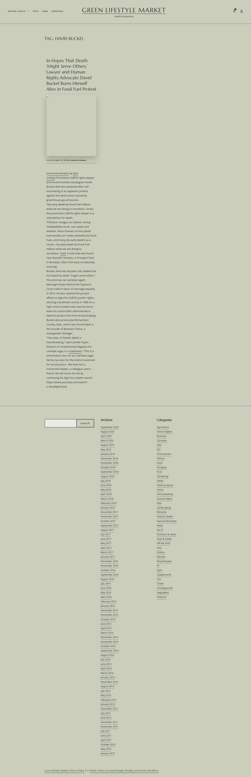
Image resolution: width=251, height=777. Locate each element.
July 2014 (105, 659)
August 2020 (107, 431)
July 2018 (105, 480)
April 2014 (106, 668)
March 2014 (107, 672)
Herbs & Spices (165, 485)
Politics (161, 552)
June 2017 (106, 538)
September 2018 (110, 471)
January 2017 (108, 556)
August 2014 (107, 655)
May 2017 (106, 543)
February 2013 (108, 699)
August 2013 (107, 686)
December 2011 (109, 722)
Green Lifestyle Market (124, 10)
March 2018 (107, 498)
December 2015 (109, 610)
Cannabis (162, 440)
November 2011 (109, 726)
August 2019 (107, 444)
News (160, 525)
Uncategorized (165, 588)
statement (75, 351)
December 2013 (109, 681)
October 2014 (108, 646)
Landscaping (164, 507)
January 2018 (108, 507)
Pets (159, 547)
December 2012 (109, 708)
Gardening (57, 11)
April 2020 (106, 436)
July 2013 (105, 690)
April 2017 (106, 547)
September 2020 (110, 427)
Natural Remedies (167, 521)
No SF (160, 529)
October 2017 (108, 521)
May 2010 (106, 748)
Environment (164, 454)
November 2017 (109, 516)
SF (158, 565)
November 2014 (109, 641)
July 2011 (105, 731)
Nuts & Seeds (164, 538)
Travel (160, 583)
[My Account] (241, 12)
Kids (159, 503)
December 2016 (109, 561)
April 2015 (106, 628)
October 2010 (108, 744)
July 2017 (105, 534)
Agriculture (163, 427)
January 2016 (108, 605)
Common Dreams (78, 160)
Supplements (164, 574)
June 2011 (106, 735)
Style (159, 570)
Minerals (161, 512)
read (63, 253)
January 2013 (108, 704)
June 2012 (106, 717)
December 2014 (109, 637)
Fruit (159, 471)
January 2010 (108, 753)
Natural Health (17, 11)
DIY (159, 449)
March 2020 (107, 440)
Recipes (161, 556)
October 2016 (108, 570)
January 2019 (108, 454)
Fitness (161, 458)
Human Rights (164, 498)
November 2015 (109, 614)
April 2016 (106, 597)
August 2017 (107, 529)
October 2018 (108, 467)
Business (162, 436)
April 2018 (106, 494)
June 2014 (106, 664)
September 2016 (110, 574)
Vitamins (162, 597)
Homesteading (165, 494)
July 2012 (105, 713)
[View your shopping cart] (238, 12)
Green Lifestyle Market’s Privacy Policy (64, 770)
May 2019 (106, 449)
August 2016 (107, 579)
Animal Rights (164, 431)
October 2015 (108, 619)
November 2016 (109, 565)
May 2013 (106, 695)
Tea (159, 579)
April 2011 (106, 740)
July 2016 (105, 583)
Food (35, 11)
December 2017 (109, 512)
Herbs (160, 480)
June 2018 (106, 485)
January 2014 (108, 677)
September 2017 (110, 525)
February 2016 (108, 601)
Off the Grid (163, 543)
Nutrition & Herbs (166, 534)
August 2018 (107, 476)
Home (45, 11)
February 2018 (108, 503)
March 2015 (107, 632)
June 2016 (106, 588)
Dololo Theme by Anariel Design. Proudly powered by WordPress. (124, 770)
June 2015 (106, 623)
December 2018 (109, 458)
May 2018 (106, 489)
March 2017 (107, 552)
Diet (159, 444)
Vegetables (163, 592)
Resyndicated (164, 561)
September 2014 (110, 650)
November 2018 (109, 462)
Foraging (161, 467)
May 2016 (106, 592)
